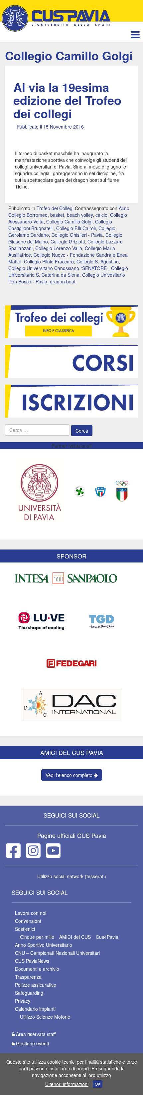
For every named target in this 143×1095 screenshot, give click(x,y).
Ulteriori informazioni (66, 1084)
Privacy (22, 1000)
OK (97, 1084)
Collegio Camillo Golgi (69, 221)
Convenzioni (28, 920)
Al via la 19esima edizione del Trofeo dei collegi (67, 100)
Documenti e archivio (37, 968)
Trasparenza (28, 976)
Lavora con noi (30, 913)
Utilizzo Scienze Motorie (45, 1016)
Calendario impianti (35, 1008)
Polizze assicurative (35, 984)
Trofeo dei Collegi (55, 208)
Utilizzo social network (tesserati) (71, 876)
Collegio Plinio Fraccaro (49, 261)
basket (57, 214)
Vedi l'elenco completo (70, 775)
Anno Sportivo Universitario (43, 944)
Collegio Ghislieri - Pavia (77, 234)
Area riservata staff (35, 1034)
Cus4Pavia (107, 936)
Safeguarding (29, 992)
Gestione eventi (32, 1043)
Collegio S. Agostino (97, 261)
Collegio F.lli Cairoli (76, 228)
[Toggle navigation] (135, 34)
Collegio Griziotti (68, 241)
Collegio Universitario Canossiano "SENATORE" (58, 268)
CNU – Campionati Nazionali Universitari (57, 952)
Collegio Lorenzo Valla (58, 248)
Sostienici (25, 928)
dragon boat (62, 281)
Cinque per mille (37, 936)
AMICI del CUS (75, 936)
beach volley (80, 214)
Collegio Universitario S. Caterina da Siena (68, 271)
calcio (101, 214)
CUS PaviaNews (32, 960)
